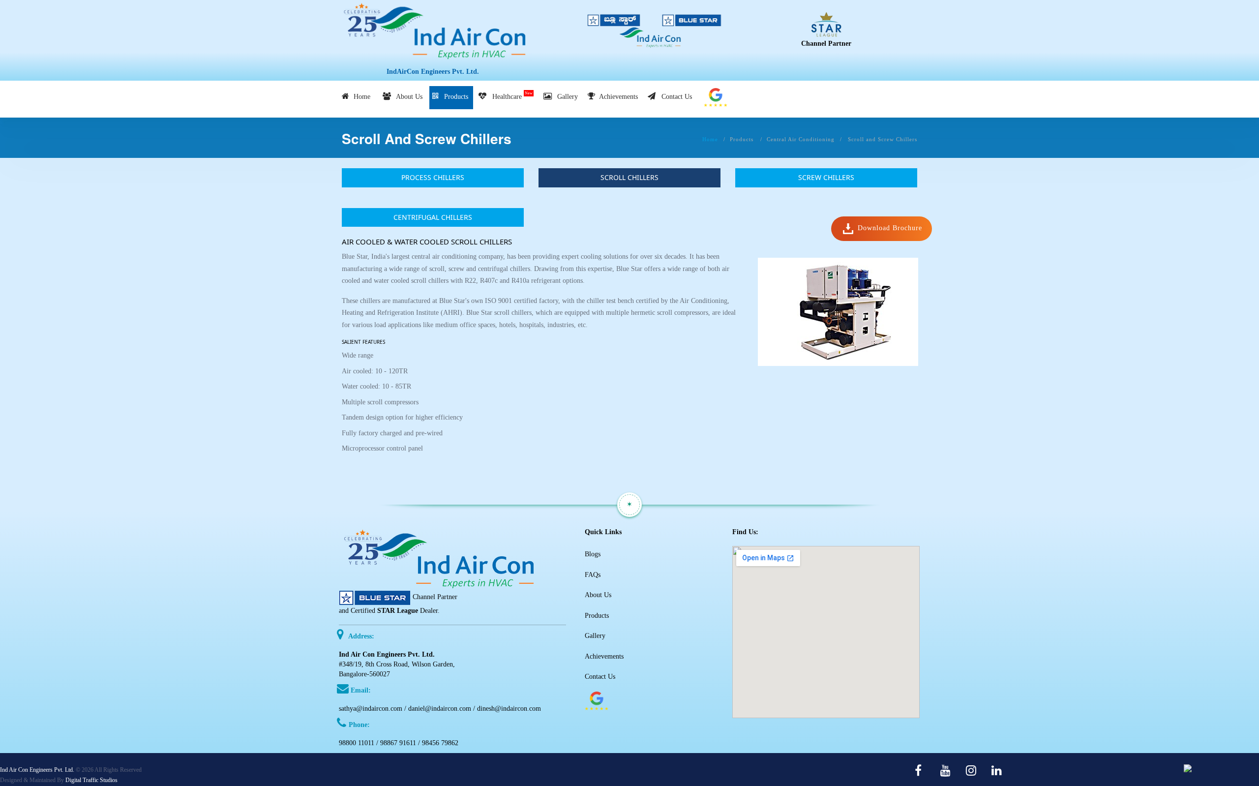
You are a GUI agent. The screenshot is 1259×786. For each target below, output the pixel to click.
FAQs (592, 574)
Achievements (618, 96)
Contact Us (675, 96)
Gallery (565, 96)
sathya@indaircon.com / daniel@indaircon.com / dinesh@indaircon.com (440, 708)
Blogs (592, 554)
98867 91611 (398, 743)
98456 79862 (440, 743)
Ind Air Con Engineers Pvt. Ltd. (37, 769)
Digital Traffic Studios (91, 780)
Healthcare (510, 95)
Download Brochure (888, 228)
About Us (407, 96)
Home (361, 96)
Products (455, 96)
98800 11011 (356, 743)
